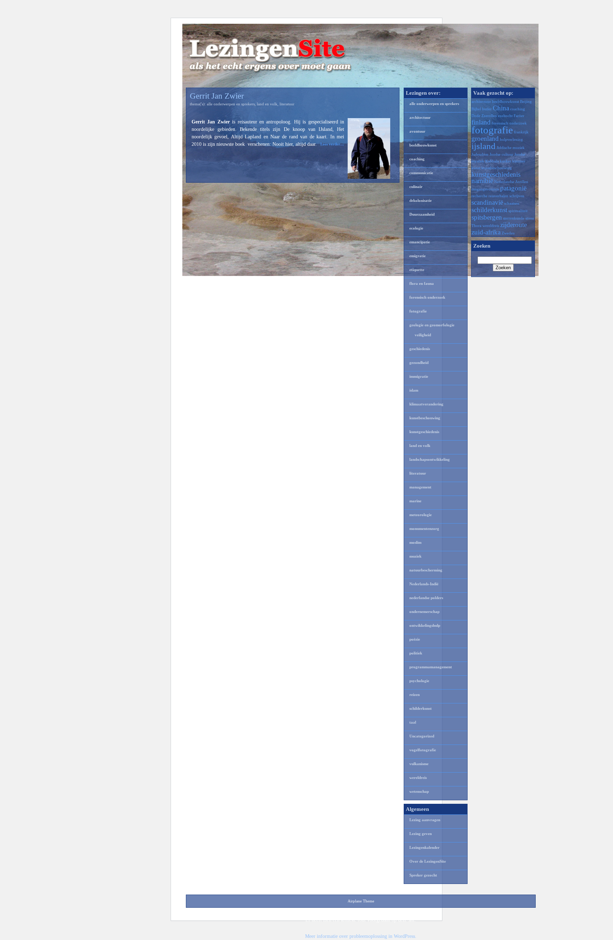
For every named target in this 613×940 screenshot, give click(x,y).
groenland (485, 138)
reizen (414, 694)
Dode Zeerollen (484, 116)
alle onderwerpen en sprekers (231, 104)
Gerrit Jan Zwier (217, 96)
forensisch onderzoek (427, 297)
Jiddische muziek (511, 148)
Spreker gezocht (423, 875)
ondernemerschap (424, 611)
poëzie (414, 639)
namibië (482, 180)
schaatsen (511, 203)
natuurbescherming (425, 570)
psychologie (419, 681)
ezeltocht (505, 116)
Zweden (508, 233)
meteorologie (420, 515)
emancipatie (419, 242)
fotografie (418, 311)
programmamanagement (430, 667)
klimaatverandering (426, 404)
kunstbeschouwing (424, 418)
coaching (417, 159)
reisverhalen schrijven (506, 196)
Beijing (526, 102)
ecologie (416, 228)
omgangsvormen (485, 189)
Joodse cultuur (501, 154)
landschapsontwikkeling (429, 459)
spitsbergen (486, 217)
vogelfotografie (422, 750)
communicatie (421, 173)
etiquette (416, 269)
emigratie (417, 256)
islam (413, 390)
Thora (476, 226)
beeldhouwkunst (423, 145)
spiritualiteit (518, 211)
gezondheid (419, 362)
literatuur (287, 104)
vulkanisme (419, 764)
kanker (505, 161)
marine (415, 501)
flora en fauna (421, 283)
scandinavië (487, 202)
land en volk (267, 104)
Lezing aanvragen (424, 820)
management (420, 487)
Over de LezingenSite (427, 861)
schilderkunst (420, 708)
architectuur (420, 117)
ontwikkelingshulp (424, 625)
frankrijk (521, 132)
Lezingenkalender (424, 847)
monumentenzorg (424, 528)
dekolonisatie (420, 200)
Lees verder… (332, 144)
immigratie (418, 376)
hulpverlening (511, 140)
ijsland (483, 146)
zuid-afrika (486, 232)
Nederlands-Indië (423, 584)
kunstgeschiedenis (424, 432)
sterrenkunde (513, 218)
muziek (415, 556)
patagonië (513, 188)
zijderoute (513, 224)
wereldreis (418, 777)
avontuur (417, 131)
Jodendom (479, 154)
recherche (479, 196)
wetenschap (419, 791)
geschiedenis (419, 349)
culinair (416, 186)
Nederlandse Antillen (511, 182)
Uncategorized (421, 736)
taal (412, 722)
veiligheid (423, 335)
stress (529, 218)
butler (487, 109)
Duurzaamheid (422, 214)
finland (481, 122)
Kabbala (492, 161)
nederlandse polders (426, 598)
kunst (475, 168)
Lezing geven (420, 833)
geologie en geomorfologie (431, 325)
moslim (415, 542)
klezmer (518, 161)
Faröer (519, 116)
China (501, 108)
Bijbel (476, 109)
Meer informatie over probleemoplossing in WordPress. (360, 936)
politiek (415, 653)
